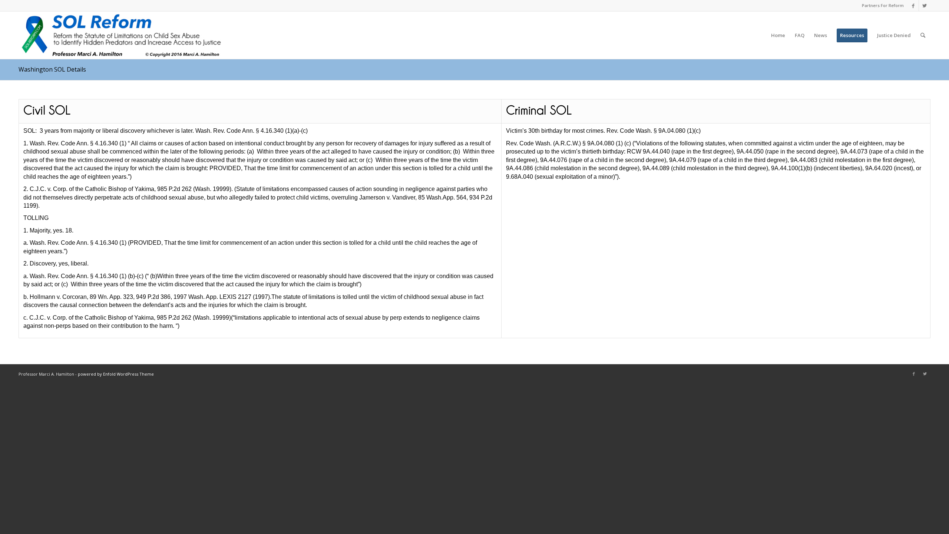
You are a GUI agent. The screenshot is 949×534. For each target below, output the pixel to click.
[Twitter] (924, 5)
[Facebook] (913, 5)
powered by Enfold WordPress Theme (116, 374)
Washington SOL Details (52, 69)
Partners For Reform (883, 5)
